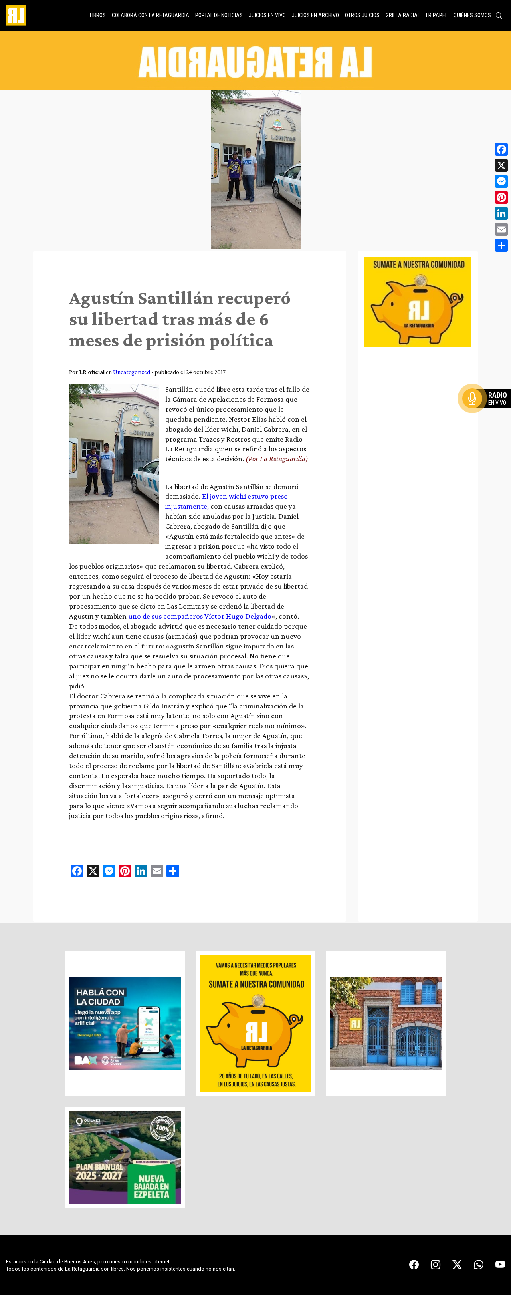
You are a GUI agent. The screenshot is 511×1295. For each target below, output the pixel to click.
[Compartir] (501, 245)
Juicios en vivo (267, 15)
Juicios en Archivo (315, 15)
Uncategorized (131, 371)
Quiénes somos (472, 15)
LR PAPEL (437, 15)
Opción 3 (488, 417)
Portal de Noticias (219, 15)
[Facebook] (501, 149)
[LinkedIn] (501, 213)
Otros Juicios (362, 15)
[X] (501, 165)
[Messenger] (501, 181)
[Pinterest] (501, 197)
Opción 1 (488, 411)
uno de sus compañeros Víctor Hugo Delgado (199, 616)
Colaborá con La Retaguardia (150, 15)
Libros (98, 15)
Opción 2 (488, 414)
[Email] (501, 229)
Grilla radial (403, 15)
